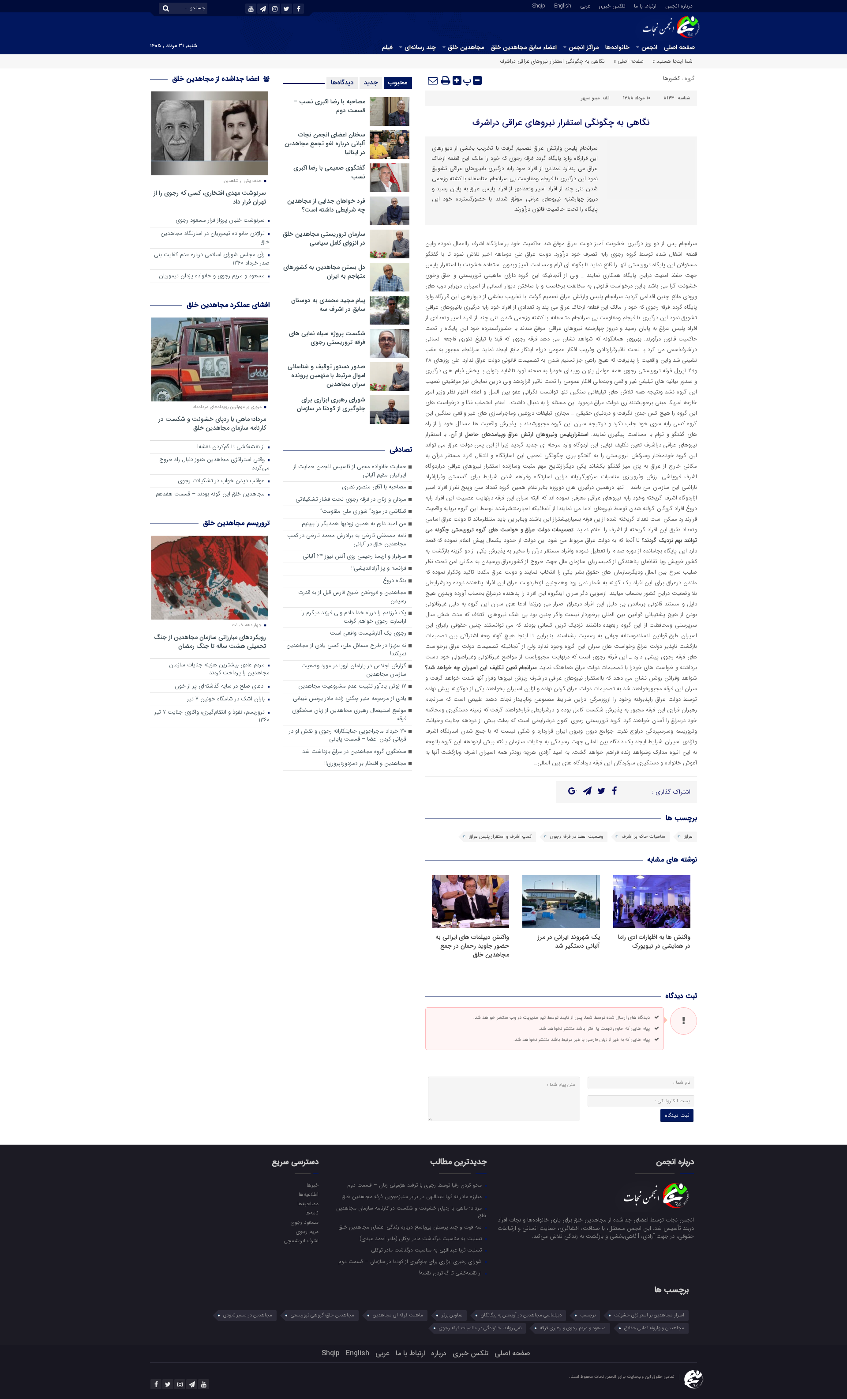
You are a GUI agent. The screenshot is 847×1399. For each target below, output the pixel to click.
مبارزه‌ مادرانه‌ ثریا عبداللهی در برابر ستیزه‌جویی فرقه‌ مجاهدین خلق (412, 1196)
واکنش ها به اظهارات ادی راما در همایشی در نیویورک (654, 941)
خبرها (312, 1185)
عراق (688, 836)
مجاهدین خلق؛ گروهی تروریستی (322, 1315)
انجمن (649, 47)
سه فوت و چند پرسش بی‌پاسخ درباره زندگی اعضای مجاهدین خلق (411, 1227)
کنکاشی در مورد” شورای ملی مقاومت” (363, 511)
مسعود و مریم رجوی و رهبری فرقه (573, 1328)
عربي (585, 5)
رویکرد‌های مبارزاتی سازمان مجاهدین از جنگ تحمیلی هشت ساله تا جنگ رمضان (210, 641)
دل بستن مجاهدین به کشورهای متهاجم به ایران (324, 271)
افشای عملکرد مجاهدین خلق (228, 304)
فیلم (387, 47)
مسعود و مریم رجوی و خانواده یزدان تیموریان (212, 276)
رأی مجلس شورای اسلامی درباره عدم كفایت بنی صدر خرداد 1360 (212, 259)
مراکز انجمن (584, 47)
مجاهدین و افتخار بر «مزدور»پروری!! (365, 764)
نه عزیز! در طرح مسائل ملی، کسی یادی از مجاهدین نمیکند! (346, 650)
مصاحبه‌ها (307, 1203)
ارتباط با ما (645, 5)
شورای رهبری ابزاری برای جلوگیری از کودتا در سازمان (331, 404)
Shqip (538, 5)
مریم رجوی (307, 1231)
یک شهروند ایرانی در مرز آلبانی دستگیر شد (568, 941)
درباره (438, 1353)
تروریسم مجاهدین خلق (236, 523)
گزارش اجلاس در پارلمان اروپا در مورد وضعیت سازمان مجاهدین (353, 670)
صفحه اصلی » (629, 61)
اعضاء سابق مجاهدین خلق (524, 47)
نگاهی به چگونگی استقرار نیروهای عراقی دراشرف (561, 122)
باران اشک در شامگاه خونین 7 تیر (226, 699)
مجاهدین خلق (466, 47)
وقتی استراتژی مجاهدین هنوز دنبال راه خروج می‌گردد (214, 464)
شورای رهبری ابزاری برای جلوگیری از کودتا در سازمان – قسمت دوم (410, 1261)
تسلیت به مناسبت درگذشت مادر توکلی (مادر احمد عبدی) (421, 1238)
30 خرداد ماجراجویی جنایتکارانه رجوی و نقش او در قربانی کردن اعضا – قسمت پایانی (347, 735)
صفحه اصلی (679, 47)
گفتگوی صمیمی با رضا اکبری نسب (329, 172)
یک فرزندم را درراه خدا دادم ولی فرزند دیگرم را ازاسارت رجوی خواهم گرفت (353, 617)
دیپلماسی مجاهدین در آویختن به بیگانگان (521, 1315)
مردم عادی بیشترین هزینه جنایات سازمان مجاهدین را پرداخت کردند (219, 669)
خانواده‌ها (617, 47)
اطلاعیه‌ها (308, 1194)
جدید (371, 82)
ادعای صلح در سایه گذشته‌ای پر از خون (220, 686)
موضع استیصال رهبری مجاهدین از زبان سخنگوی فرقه (349, 715)
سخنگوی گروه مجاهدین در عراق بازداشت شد (354, 752)
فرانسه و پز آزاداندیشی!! (378, 568)
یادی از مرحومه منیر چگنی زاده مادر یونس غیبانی (349, 699)
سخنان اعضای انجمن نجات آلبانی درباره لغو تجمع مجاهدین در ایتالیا (325, 143)
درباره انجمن (679, 5)
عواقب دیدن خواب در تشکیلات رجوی (222, 481)
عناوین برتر (452, 1315)
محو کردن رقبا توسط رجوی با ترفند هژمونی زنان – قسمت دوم (415, 1185)
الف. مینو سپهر (595, 98)
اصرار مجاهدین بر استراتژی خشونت (649, 1315)
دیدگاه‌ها (342, 82)
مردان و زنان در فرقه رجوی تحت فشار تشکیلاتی (351, 499)
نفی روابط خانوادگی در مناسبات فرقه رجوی (480, 1328)
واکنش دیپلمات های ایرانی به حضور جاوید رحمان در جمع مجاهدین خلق (472, 946)
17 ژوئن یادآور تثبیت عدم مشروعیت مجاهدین (352, 686)
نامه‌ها (311, 1213)
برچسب (588, 1315)
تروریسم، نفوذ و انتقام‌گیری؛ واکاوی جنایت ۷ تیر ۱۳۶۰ (212, 716)
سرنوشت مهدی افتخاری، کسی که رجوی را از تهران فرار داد (210, 197)
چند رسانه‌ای (420, 47)
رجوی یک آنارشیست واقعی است (368, 633)
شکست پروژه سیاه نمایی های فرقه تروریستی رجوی (327, 338)
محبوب (398, 82)
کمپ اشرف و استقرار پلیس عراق (500, 836)
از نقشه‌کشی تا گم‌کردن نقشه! (231, 447)
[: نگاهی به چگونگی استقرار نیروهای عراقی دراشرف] (433, 80)
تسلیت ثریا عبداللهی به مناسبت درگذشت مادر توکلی (427, 1250)
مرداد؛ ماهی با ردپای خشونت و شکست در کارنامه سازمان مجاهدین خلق (212, 423)
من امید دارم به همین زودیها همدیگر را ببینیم (354, 524)
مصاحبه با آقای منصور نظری (374, 487)
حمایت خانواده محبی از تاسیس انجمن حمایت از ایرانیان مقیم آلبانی (349, 471)
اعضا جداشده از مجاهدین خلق (216, 78)
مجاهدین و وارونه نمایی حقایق (654, 1328)
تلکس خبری (612, 5)
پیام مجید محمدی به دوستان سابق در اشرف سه (328, 304)
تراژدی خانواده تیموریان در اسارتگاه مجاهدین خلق (215, 238)
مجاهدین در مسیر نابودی (247, 1315)
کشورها (671, 78)
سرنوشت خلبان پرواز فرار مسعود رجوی (221, 220)
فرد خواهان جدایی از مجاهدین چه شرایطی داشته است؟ (326, 205)
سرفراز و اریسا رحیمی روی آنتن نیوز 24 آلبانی (354, 556)
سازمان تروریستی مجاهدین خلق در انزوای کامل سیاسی (324, 238)
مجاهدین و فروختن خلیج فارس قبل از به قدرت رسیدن (352, 597)
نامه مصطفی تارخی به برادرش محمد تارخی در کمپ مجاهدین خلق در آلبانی (346, 540)
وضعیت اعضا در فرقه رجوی (576, 836)
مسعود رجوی (304, 1222)
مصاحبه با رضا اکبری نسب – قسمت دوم (329, 106)
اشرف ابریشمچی (301, 1240)
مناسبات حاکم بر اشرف (643, 836)
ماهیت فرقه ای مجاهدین (398, 1315)
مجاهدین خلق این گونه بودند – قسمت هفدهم (211, 494)
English (562, 5)
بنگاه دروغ (394, 581)
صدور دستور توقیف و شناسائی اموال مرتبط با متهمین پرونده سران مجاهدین (326, 375)
